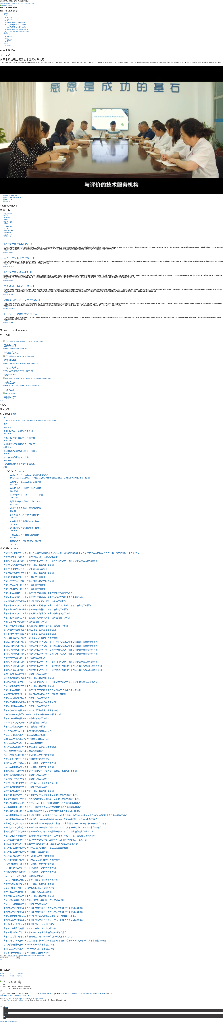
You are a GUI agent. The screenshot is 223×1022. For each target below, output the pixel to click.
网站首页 (5, 14)
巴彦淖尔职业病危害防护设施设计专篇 (17, 29)
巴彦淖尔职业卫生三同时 (43, 955)
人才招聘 (5, 42)
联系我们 (5, 43)
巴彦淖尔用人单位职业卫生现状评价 (16, 24)
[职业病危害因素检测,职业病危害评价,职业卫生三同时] (15, 995)
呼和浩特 (8, 998)
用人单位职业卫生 (8, 218)
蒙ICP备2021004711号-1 (46, 994)
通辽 (21, 998)
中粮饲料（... (11, 390)
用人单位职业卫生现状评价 (19, 258)
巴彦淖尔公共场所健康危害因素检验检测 (18, 31)
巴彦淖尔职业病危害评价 (30, 955)
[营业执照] (6, 201)
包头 (13, 998)
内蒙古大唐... (11, 367)
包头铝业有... (11, 345)
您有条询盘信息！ (30, 3)
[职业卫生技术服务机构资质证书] (12, 197)
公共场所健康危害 (8, 231)
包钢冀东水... (11, 352)
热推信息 (2, 3)
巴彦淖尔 (35, 998)
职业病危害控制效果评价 (17, 244)
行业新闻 (9, 35)
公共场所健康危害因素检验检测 (21, 300)
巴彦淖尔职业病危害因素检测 (16, 955)
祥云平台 (9, 1000)
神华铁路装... (11, 360)
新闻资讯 (5, 33)
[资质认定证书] (7, 199)
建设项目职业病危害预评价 (19, 286)
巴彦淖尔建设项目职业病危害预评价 (16, 28)
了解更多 (5, 250)
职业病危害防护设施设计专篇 (20, 314)
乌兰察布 (41, 998)
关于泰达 (5, 15)
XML (22, 3)
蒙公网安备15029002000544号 (8, 1021)
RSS (19, 3)
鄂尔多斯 (25, 998)
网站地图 (14, 3)
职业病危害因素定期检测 (17, 272)
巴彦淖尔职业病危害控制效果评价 (16, 22)
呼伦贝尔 (30, 998)
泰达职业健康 (22, 1000)
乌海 (15, 998)
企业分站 (8, 3)
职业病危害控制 (7, 214)
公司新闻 (9, 36)
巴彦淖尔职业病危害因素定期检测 (16, 26)
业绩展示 (5, 38)
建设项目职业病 (7, 227)
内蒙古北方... (11, 375)
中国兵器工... (11, 397)
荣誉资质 (9, 19)
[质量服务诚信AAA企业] (10, 195)
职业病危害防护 (7, 236)
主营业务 (5, 21)
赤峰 (18, 998)
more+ (14, 414)
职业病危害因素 (7, 223)
